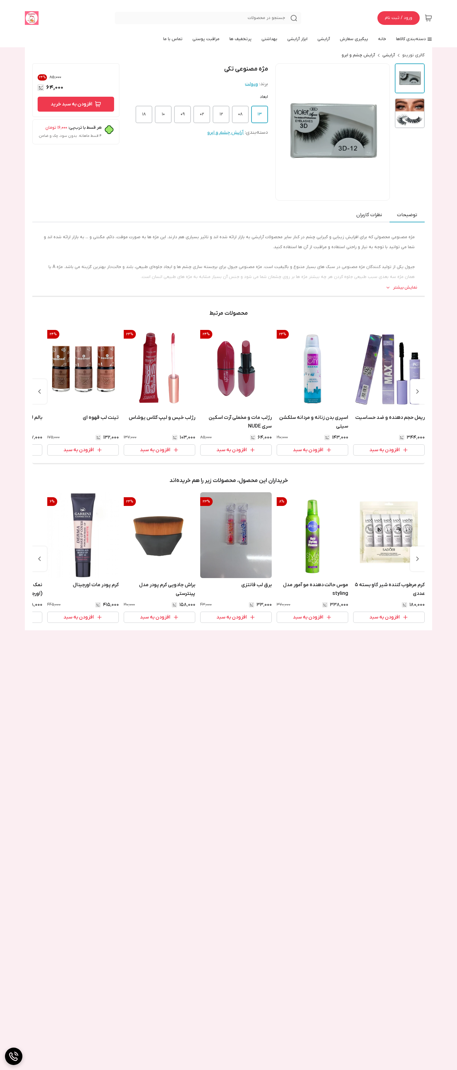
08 (240, 114)
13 (259, 114)
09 (183, 114)
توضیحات (407, 215)
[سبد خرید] (428, 18)
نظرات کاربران (369, 215)
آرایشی (388, 55)
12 (221, 114)
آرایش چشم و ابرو (358, 55)
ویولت (251, 84)
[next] (39, 391)
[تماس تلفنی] (13, 1056)
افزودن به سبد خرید (71, 104)
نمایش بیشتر (405, 287)
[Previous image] (284, 132)
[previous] (417, 391)
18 (144, 114)
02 (202, 114)
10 (163, 114)
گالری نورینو (413, 55)
